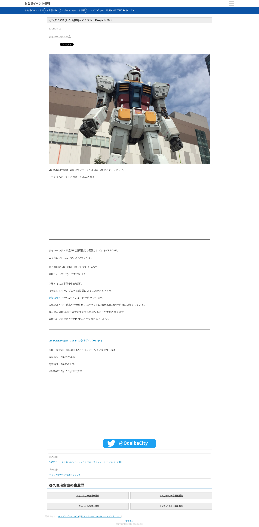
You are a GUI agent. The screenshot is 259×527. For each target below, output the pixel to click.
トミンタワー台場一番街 (87, 495)
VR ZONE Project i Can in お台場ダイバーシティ (76, 340)
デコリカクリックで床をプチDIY (64, 475)
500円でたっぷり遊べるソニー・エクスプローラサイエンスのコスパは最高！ (86, 462)
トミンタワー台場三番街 (171, 495)
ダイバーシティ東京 (60, 36)
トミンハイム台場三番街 (87, 506)
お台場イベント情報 (37, 3)
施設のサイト (56, 297)
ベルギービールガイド (68, 516)
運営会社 (129, 521)
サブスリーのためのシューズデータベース (101, 516)
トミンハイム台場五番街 (171, 506)
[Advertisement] (129, 207)
